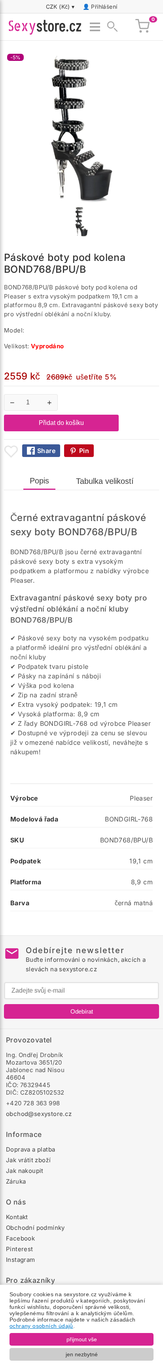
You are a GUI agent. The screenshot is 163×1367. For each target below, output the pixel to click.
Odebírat (81, 1011)
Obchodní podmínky (35, 1227)
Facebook (20, 1238)
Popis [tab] (39, 480)
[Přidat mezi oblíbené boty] (11, 451)
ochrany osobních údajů (41, 1326)
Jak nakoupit (25, 1170)
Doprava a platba (30, 1149)
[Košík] (142, 27)
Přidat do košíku (61, 422)
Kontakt (17, 1217)
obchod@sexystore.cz (39, 1114)
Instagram (20, 1259)
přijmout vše (81, 1339)
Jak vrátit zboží (28, 1160)
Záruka (16, 1181)
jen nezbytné (82, 1354)
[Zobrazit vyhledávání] (110, 26)
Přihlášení (104, 6)
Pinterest (19, 1249)
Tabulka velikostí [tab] (105, 481)
